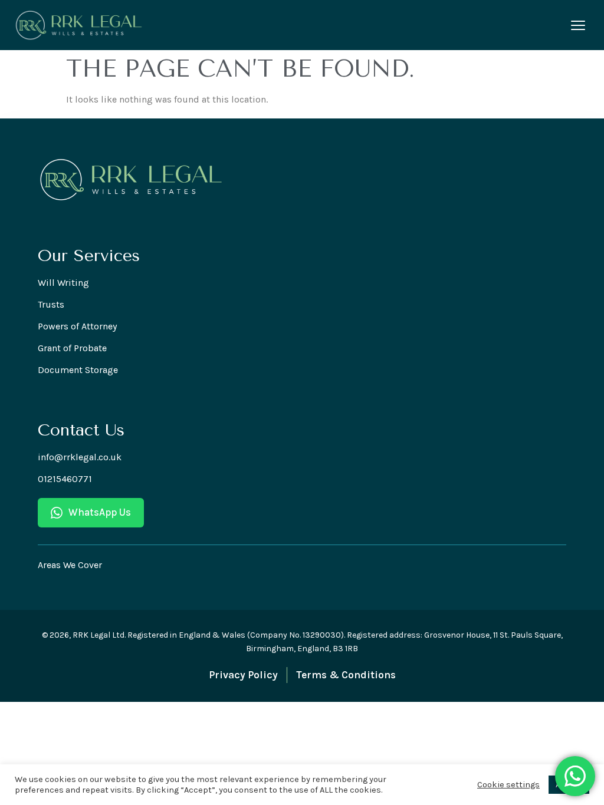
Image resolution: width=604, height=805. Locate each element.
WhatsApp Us (99, 512)
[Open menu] (578, 25)
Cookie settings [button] (508, 785)
